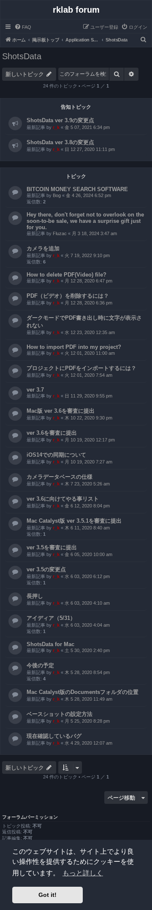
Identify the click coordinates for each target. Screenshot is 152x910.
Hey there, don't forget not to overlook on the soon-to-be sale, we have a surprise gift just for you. (85, 220)
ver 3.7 (35, 389)
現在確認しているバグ (54, 736)
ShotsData (21, 56)
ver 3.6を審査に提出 (52, 433)
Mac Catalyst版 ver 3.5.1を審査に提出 (74, 521)
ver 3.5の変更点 (46, 569)
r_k (56, 127)
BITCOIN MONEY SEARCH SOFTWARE (77, 189)
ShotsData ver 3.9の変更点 (60, 120)
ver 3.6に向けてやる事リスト (63, 499)
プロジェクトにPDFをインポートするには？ (81, 368)
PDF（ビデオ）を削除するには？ (68, 296)
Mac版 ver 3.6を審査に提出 (61, 411)
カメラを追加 (43, 248)
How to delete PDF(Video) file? (66, 274)
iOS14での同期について (56, 455)
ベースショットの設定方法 (59, 714)
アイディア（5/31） (51, 618)
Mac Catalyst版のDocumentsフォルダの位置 (82, 692)
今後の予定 (40, 665)
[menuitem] (22, 27)
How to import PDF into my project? (74, 347)
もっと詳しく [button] (82, 873)
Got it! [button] (47, 894)
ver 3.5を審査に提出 (52, 547)
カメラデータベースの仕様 (59, 477)
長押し (35, 596)
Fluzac (60, 233)
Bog (57, 195)
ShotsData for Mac (50, 644)
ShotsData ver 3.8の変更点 (60, 142)
